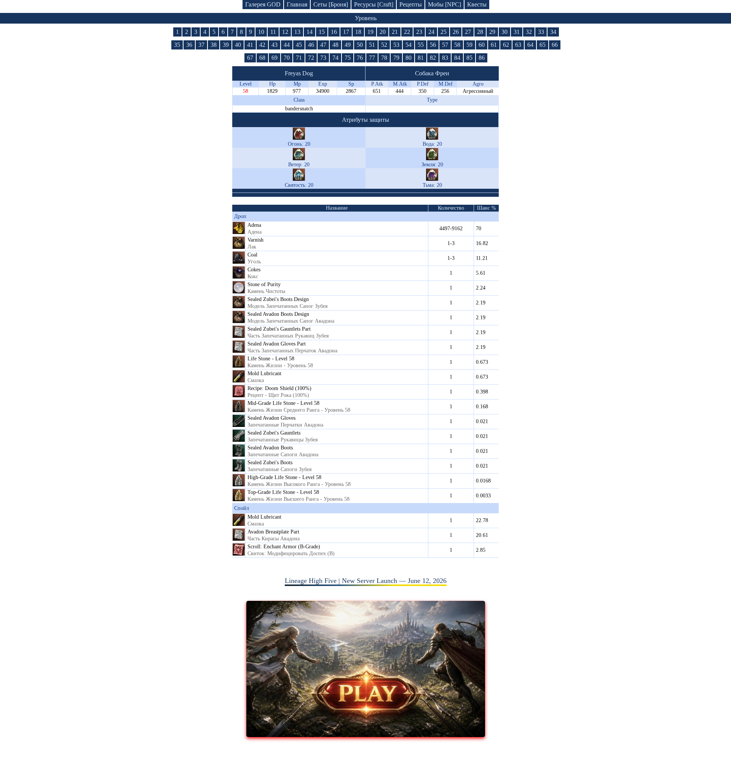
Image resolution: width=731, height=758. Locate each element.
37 (201, 44)
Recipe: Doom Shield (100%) (279, 388)
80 (408, 57)
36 (189, 44)
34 (553, 32)
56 (433, 44)
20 (383, 32)
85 (469, 57)
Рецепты (410, 4)
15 (322, 32)
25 (444, 32)
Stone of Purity (264, 284)
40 (238, 44)
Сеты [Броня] (330, 4)
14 (309, 32)
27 (468, 32)
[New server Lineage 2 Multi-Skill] (365, 735)
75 (348, 57)
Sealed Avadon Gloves (271, 418)
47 (323, 44)
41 (250, 44)
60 (482, 44)
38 (214, 44)
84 (457, 57)
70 (287, 57)
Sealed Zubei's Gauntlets (273, 433)
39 (226, 44)
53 (396, 44)
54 (408, 44)
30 (504, 32)
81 (421, 57)
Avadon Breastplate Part (273, 532)
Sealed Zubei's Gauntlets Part (279, 329)
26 (456, 32)
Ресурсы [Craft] (373, 4)
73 (323, 57)
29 (492, 32)
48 (335, 44)
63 (518, 44)
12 (285, 32)
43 (274, 44)
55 (421, 44)
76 (360, 57)
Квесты (477, 4)
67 (250, 57)
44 (287, 44)
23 (419, 32)
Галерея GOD (263, 4)
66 (555, 44)
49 (348, 44)
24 (431, 32)
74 (335, 57)
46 (311, 44)
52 (384, 44)
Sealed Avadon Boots (270, 448)
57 (445, 44)
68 (262, 57)
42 (262, 44)
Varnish (255, 240)
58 (457, 44)
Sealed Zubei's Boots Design (278, 299)
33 (541, 32)
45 (299, 44)
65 (542, 44)
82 (433, 57)
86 (482, 57)
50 (360, 44)
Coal (252, 255)
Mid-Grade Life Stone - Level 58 (283, 403)
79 (396, 57)
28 (480, 32)
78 (384, 57)
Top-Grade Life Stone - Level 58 (283, 492)
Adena (254, 225)
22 (407, 32)
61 (494, 44)
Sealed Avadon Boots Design (278, 314)
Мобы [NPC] (444, 4)
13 (297, 32)
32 (529, 32)
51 (372, 44)
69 (274, 57)
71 (299, 57)
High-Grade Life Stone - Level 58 (284, 477)
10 (261, 32)
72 (311, 57)
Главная (297, 4)
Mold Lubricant (264, 373)
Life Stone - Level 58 (270, 358)
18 (358, 32)
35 (177, 44)
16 (334, 32)
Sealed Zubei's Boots (269, 462)
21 (395, 32)
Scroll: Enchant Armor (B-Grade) (283, 546)
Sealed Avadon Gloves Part (276, 344)
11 (273, 32)
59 (469, 44)
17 (346, 32)
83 (445, 57)
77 (372, 57)
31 (517, 32)
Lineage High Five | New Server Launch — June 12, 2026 (366, 580)
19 (370, 32)
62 (506, 44)
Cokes (253, 269)
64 (530, 44)
